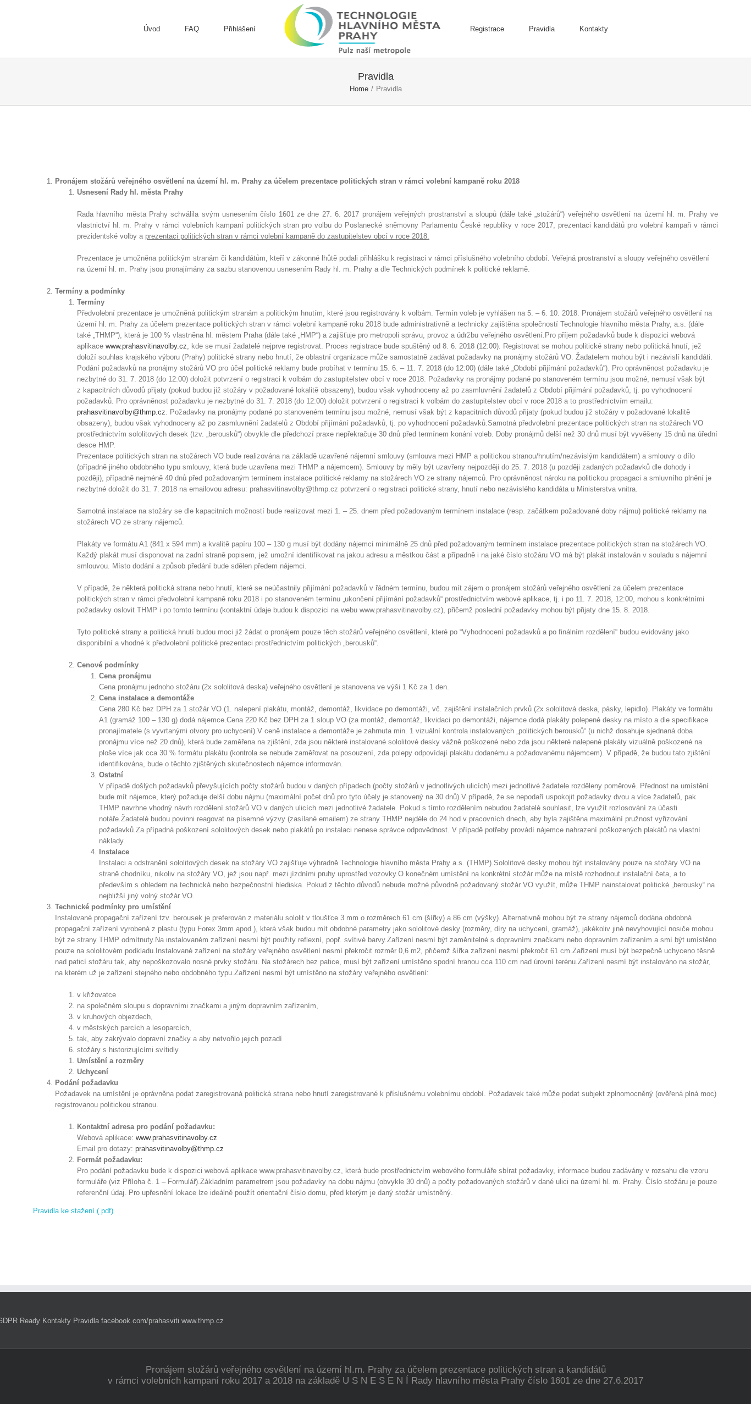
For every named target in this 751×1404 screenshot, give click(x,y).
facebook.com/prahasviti (140, 1321)
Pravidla (86, 1321)
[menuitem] (164, 29)
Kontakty (56, 1321)
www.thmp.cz (202, 1321)
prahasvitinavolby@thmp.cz (121, 412)
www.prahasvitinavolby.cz (146, 346)
